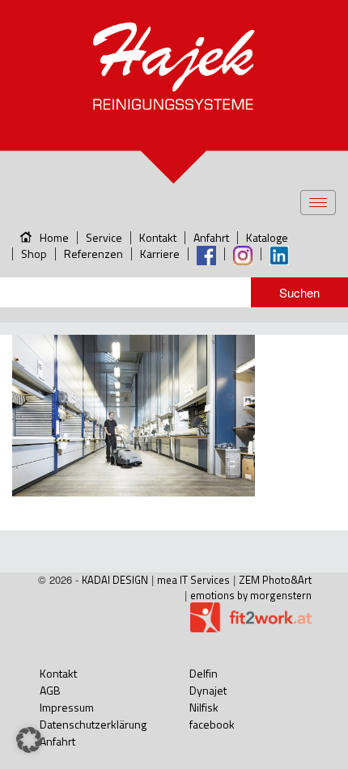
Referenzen (93, 253)
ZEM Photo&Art (275, 580)
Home (54, 237)
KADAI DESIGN (115, 580)
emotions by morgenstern (251, 595)
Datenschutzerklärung (93, 724)
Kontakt (157, 237)
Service (104, 237)
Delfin (203, 673)
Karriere (160, 253)
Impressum (67, 707)
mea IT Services (193, 580)
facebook (212, 724)
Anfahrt (211, 237)
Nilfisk (204, 707)
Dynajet (208, 690)
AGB (50, 690)
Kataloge (267, 237)
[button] (29, 740)
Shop (34, 253)
